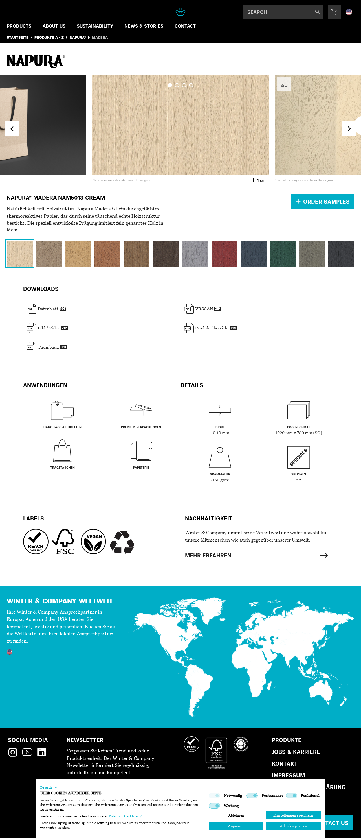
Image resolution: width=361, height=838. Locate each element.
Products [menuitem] (19, 26)
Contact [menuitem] (185, 26)
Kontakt (285, 763)
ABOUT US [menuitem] (54, 26)
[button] (49, 787)
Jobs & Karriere (296, 751)
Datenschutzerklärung (125, 816)
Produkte (286, 740)
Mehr (12, 229)
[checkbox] (214, 795)
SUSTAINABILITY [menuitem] (95, 26)
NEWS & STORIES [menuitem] (143, 26)
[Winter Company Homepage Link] (180, 11)
